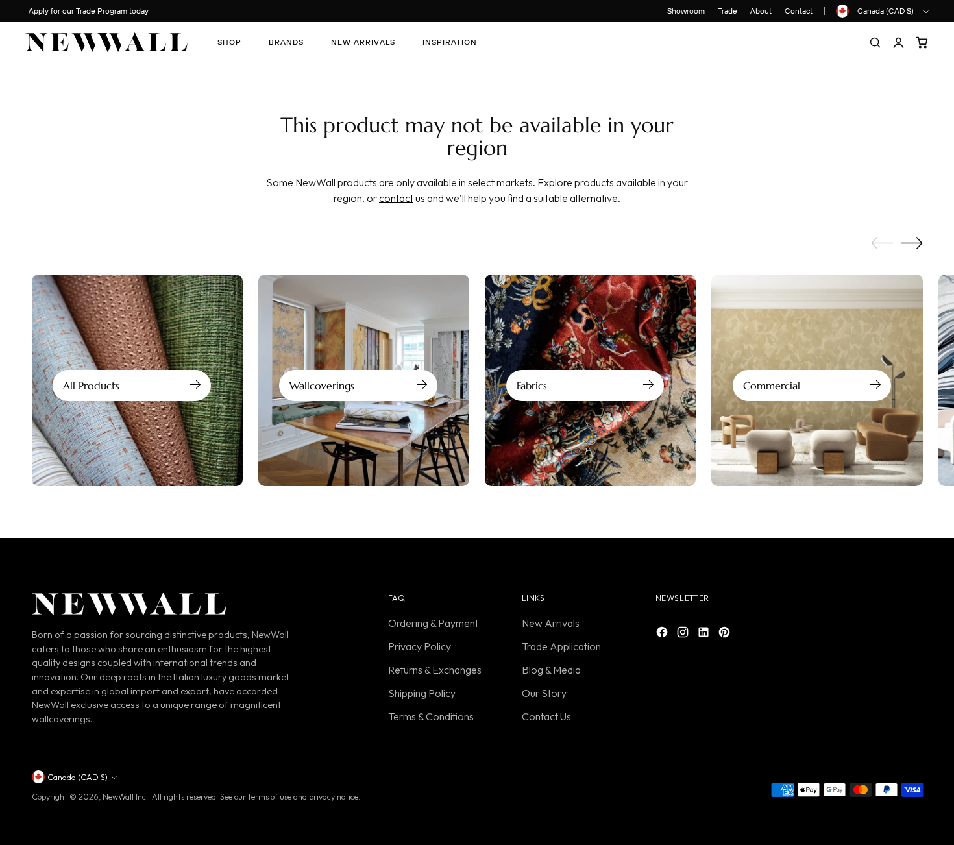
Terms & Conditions (431, 716)
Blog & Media (551, 669)
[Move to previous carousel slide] (882, 243)
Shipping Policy (422, 693)
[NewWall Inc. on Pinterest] (725, 634)
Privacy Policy (419, 646)
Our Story (544, 693)
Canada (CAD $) (885, 11)
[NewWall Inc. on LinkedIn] (705, 634)
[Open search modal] (875, 42)
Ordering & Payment (433, 623)
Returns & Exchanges (435, 669)
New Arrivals (551, 623)
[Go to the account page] (898, 42)
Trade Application (561, 646)
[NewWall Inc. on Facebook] (663, 634)
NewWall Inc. (125, 797)
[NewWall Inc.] (106, 42)
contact (396, 197)
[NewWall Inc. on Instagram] (684, 634)
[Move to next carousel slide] (912, 243)
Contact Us (546, 716)
